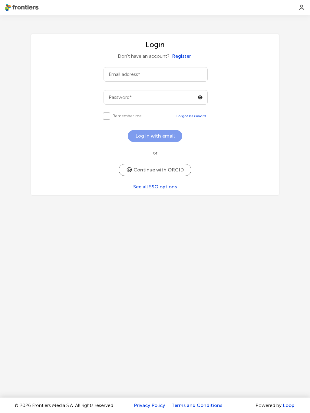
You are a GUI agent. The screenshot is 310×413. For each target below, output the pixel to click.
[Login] (301, 7)
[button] (155, 170)
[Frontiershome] (22, 7)
